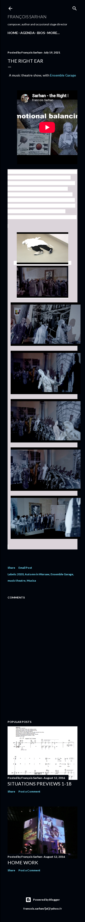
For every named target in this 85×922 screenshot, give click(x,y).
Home (13, 33)
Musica (31, 580)
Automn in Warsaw (37, 574)
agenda (27, 33)
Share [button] (11, 567)
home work (23, 862)
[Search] (74, 7)
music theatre (17, 580)
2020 (20, 574)
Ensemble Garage (63, 75)
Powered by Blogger (46, 899)
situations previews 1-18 (40, 783)
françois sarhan (27, 16)
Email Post (25, 567)
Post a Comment (29, 791)
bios (41, 33)
